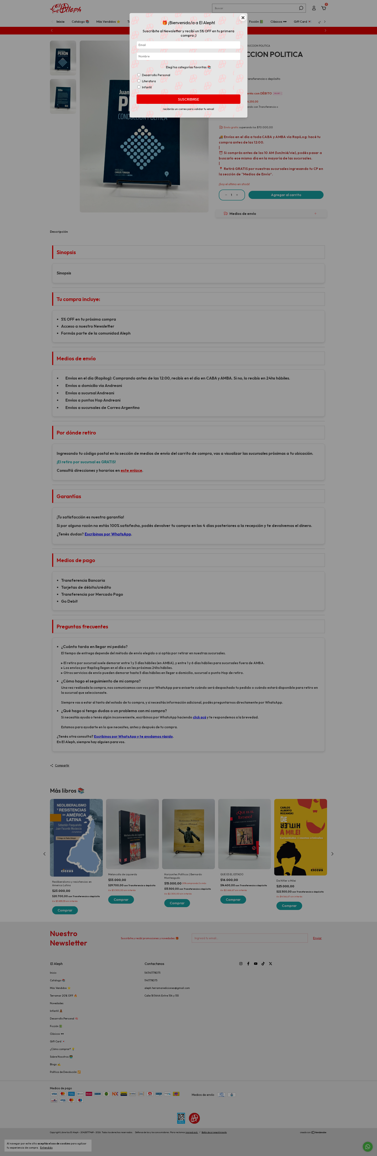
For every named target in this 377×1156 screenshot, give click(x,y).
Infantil (147, 87)
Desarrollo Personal (156, 75)
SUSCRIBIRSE (188, 99)
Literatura (149, 81)
